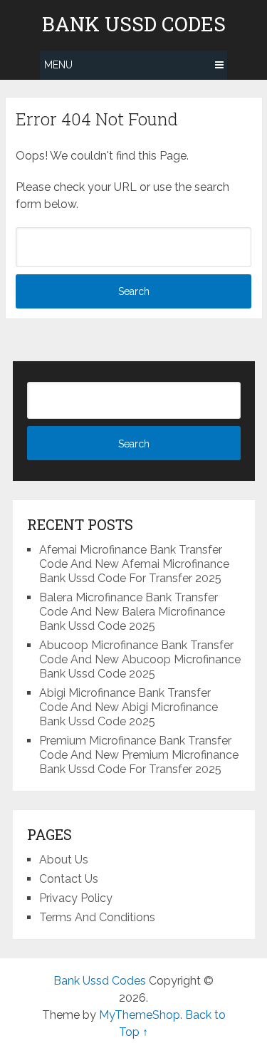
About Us (63, 859)
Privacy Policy (75, 898)
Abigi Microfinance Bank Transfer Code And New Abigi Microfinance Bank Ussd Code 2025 (128, 707)
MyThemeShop (139, 1015)
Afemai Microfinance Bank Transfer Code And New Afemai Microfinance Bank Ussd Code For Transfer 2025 (134, 564)
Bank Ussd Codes (134, 24)
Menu (58, 65)
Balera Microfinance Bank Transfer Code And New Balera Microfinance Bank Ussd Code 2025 (132, 612)
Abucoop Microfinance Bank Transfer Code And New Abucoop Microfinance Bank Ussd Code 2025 (140, 659)
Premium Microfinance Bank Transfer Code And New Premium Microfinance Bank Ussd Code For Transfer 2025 (139, 755)
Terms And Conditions (97, 917)
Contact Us (68, 879)
